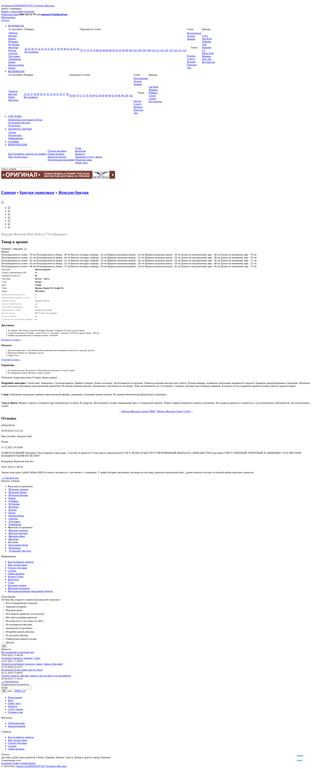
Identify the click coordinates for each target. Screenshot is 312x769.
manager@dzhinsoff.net (54, 14)
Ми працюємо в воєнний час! (17, 652)
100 (130, 50)
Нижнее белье (16, 65)
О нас (78, 148)
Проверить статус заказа (88, 156)
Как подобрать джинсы (21, 562)
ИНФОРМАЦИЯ (17, 144)
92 (117, 50)
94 (120, 50)
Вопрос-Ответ (16, 576)
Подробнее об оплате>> (11, 360)
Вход (10, 700)
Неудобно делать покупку (20, 631)
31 (35, 49)
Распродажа (14, 135)
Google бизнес (28, 763)
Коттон (138, 101)
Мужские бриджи (18, 495)
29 (29, 49)
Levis (205, 35)
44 (78, 49)
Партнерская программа (61, 159)
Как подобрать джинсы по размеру (27, 153)
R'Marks (153, 92)
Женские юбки (16, 536)
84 (104, 50)
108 (149, 50)
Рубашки (13, 41)
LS (203, 50)
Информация (15, 138)
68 (73, 95)
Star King (207, 38)
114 (162, 50)
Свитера (13, 53)
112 (157, 50)
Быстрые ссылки (17, 585)
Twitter (15, 763)
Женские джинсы (18, 530)
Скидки (12, 570)
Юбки (11, 97)
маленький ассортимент (19, 628)
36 (52, 49)
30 (32, 49)
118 (171, 50)
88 (110, 50)
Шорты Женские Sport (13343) (174, 411)
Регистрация (27, 11)
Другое (10, 642)
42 (71, 49)
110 (153, 50)
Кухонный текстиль (19, 122)
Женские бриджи (73, 192)
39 (61, 49)
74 (87, 50)
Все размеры (32, 51)
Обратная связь (9, 14)
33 (42, 49)
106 (144, 50)
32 (39, 49)
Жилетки (13, 47)
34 (45, 49)
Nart (204, 44)
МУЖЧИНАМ (16, 25)
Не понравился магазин (19, 624)
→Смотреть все (10, 478)
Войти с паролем (10, 11)
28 (26, 49)
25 (25, 94)
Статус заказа (15, 709)
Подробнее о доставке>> (11, 340)
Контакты (80, 151)
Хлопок (191, 56)
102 (135, 50)
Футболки (14, 44)
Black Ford (208, 53)
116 (166, 50)
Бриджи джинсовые (37, 192)
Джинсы (13, 32)
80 (97, 50)
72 (84, 50)
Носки (11, 68)
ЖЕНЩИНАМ (16, 71)
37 (55, 49)
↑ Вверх (300, 756)
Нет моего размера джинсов (21, 617)
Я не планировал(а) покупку (22, 603)
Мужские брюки (17, 492)
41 (68, 49)
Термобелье (14, 59)
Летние (191, 36)
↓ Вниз (299, 761)
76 (91, 50)
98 (126, 50)
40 (65, 49)
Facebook (6, 763)
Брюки (12, 38)
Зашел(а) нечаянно (16, 606)
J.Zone (152, 95)
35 (48, 49)
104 (140, 50)
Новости (80, 153)
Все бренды (208, 62)
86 (107, 50)
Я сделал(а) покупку (17, 635)
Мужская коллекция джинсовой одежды (30, 591)
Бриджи (12, 35)
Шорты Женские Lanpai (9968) (138, 411)
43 (74, 49)
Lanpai (152, 98)
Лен (189, 67)
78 (94, 50)
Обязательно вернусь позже (21, 638)
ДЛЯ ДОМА (15, 116)
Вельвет (191, 61)
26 (28, 94)
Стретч (191, 58)
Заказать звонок (16, 726)
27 (31, 94)
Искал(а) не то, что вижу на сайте (24, 621)
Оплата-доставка (57, 151)
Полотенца (14, 125)
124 (184, 50)
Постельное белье (18, 545)
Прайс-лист (81, 162)
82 (100, 50)
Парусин (192, 64)
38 (58, 49)
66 (70, 95)
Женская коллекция (18, 588)
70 (81, 50)
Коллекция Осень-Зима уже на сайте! (22, 669)
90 (113, 50)
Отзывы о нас (15, 712)
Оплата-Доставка (17, 567)
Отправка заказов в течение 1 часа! (20, 658)
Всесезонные (194, 33)
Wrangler (206, 47)
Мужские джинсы (18, 489)
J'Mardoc (206, 41)
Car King (153, 86)
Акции (12, 132)
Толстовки (14, 56)
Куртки (12, 50)
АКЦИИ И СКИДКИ (20, 129)
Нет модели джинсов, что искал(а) (25, 613)
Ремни (11, 62)
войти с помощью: (11, 8)
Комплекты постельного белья (25, 119)
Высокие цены (14, 610)
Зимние (191, 39)
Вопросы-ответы (57, 156)
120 (175, 50)
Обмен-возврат (56, 153)
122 (180, 50)
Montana (206, 56)
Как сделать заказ (18, 156)
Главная (8, 192)
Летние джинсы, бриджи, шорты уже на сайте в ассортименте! (36, 675)
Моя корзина (8, 19)
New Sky (207, 59)
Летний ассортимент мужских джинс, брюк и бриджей (31, 664)
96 (123, 50)
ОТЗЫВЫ (13, 141)
